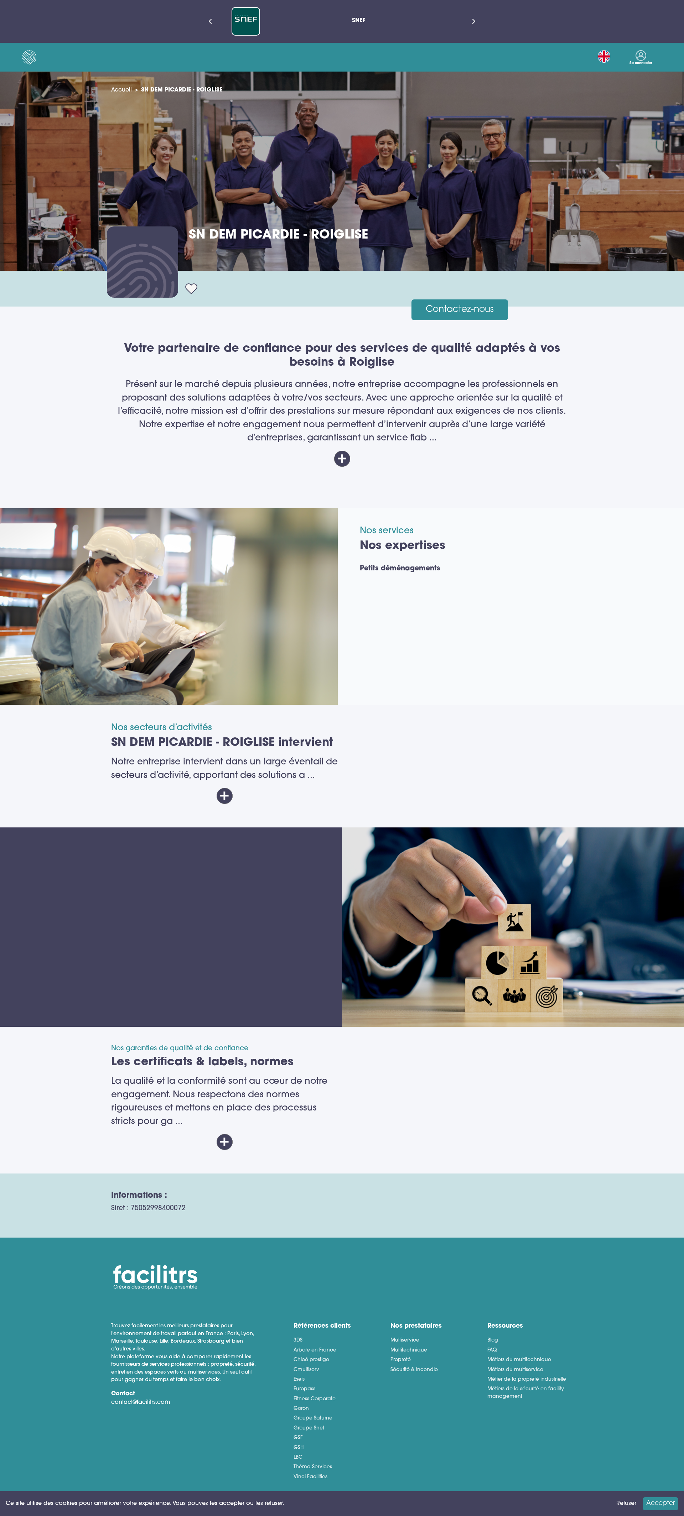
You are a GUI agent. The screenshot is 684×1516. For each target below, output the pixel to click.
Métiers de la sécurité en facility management (525, 1392)
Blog (492, 1340)
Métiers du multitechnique (519, 1360)
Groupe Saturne (313, 1418)
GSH (299, 1447)
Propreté (400, 1360)
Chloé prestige (311, 1360)
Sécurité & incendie (414, 1370)
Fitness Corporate (315, 1399)
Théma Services (313, 1467)
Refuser (626, 1503)
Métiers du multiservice (515, 1370)
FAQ (492, 1350)
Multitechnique (408, 1350)
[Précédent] (210, 21)
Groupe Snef (309, 1428)
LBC (298, 1457)
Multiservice (404, 1340)
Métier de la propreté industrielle (526, 1379)
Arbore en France (315, 1350)
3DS (298, 1340)
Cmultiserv (306, 1370)
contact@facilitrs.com (140, 1402)
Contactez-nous (460, 309)
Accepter (660, 1503)
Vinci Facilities (310, 1477)
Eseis (299, 1379)
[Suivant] (474, 21)
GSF (298, 1438)
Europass (304, 1389)
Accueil (121, 90)
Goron (301, 1408)
